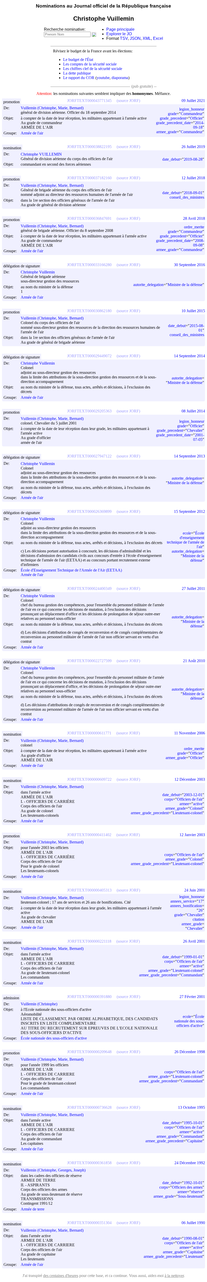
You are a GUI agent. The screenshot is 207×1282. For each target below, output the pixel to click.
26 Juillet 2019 (193, 147)
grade (172, 114)
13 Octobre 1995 (191, 1107)
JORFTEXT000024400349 (89, 588)
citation (198, 919)
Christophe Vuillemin (38, 272)
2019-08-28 (193, 159)
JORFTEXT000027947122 (89, 456)
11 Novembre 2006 (189, 733)
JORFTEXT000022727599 (89, 661)
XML (147, 38)
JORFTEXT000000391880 (89, 996)
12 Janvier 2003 (192, 835)
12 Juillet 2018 (193, 178)
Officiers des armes (187, 1187)
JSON (135, 38)
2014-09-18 (198, 125)
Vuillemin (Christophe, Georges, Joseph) (53, 1170)
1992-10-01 (193, 1183)
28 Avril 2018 (194, 218)
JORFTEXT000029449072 (89, 356)
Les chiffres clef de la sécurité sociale (92, 68)
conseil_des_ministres (187, 197)
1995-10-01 (193, 1123)
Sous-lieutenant (190, 1196)
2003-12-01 (193, 795)
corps (168, 799)
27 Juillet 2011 (193, 588)
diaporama (120, 78)
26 (200, 910)
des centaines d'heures (60, 1275)
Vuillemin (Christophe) (39, 1004)
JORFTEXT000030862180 (89, 311)
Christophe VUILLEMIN (41, 154)
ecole (187, 533)
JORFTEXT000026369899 (89, 511)
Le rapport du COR (78, 78)
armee (184, 804)
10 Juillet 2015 (193, 311)
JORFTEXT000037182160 (89, 178)
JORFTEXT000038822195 (89, 147)
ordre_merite (194, 227)
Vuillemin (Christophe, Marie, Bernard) (52, 108)
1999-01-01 (193, 957)
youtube (103, 78)
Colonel (196, 808)
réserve (196, 1192)
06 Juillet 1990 (193, 1223)
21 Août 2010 (194, 661)
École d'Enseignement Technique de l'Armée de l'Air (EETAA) (71, 570)
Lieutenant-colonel (187, 813)
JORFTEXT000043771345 (89, 100)
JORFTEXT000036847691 (89, 218)
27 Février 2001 (192, 996)
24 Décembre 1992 (189, 1163)
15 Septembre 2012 (189, 511)
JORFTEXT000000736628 (89, 1107)
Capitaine (194, 1141)
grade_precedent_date (173, 123)
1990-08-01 (193, 1238)
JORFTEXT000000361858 (89, 1163)
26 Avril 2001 (194, 941)
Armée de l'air (32, 133)
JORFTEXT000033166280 (89, 265)
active (197, 804)
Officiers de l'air (189, 799)
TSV (124, 38)
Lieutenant (194, 1256)
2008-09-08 (198, 242)
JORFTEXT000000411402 (89, 835)
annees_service (182, 901)
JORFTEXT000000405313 (89, 890)
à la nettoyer (174, 1275)
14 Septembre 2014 (189, 356)
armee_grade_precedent (150, 813)
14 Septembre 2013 (189, 456)
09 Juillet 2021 (193, 100)
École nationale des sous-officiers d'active (54, 1038)
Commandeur (191, 114)
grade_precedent (173, 118)
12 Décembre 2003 (189, 779)
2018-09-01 (193, 193)
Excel (158, 38)
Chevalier (194, 430)
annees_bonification (186, 906)
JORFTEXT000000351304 (89, 1223)
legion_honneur (191, 109)
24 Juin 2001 (194, 890)
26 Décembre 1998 (189, 1052)
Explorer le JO (119, 34)
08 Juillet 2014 (193, 411)
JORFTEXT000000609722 (89, 779)
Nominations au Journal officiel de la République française (103, 6)
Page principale (120, 29)
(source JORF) (128, 100)
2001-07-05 (198, 437)
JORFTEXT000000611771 (89, 733)
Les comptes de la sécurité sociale (90, 64)
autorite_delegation (148, 284)
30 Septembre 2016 (189, 265)
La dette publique (77, 73)
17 (200, 901)
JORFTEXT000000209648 (89, 1052)
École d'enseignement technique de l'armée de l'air (185, 540)
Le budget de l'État (78, 59)
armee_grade (166, 132)
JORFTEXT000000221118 (89, 941)
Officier (196, 118)
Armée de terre (32, 1209)
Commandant (191, 975)
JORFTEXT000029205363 (89, 411)
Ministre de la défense (185, 284)
